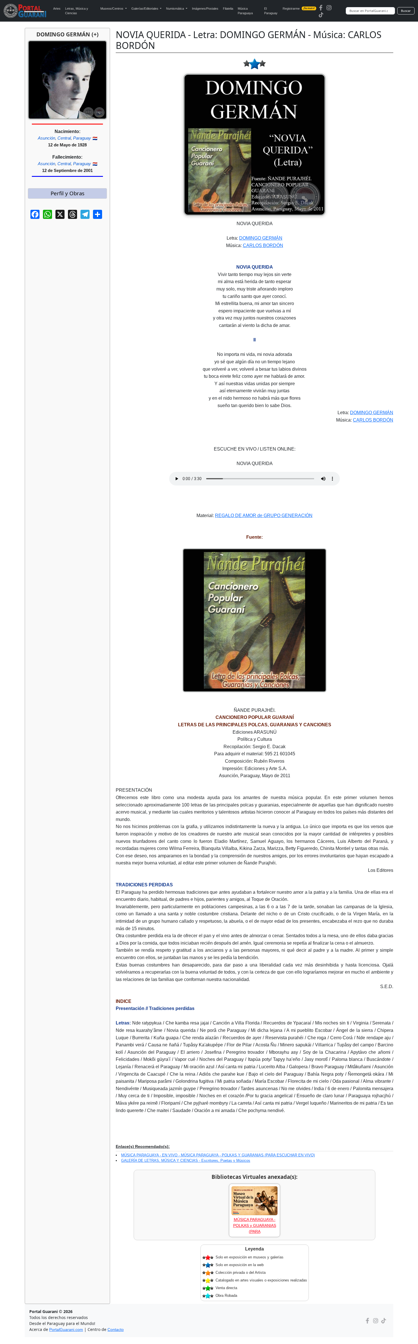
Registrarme (299, 8)
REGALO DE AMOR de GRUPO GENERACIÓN (264, 515)
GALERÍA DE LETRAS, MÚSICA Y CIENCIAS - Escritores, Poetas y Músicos (185, 1160)
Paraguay (82, 138)
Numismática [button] (175, 8)
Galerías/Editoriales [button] (145, 8)
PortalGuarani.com (66, 1329)
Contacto (115, 1329)
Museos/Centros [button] (112, 8)
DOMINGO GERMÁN (260, 238)
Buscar (406, 11)
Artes (57, 8)
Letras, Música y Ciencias (76, 11)
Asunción (46, 138)
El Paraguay (271, 11)
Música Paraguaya (245, 11)
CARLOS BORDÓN (263, 245)
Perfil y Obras (67, 193)
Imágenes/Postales (205, 8)
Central (64, 138)
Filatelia (228, 8)
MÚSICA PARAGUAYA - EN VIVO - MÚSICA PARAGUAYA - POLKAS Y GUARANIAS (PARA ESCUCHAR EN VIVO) (218, 1155)
